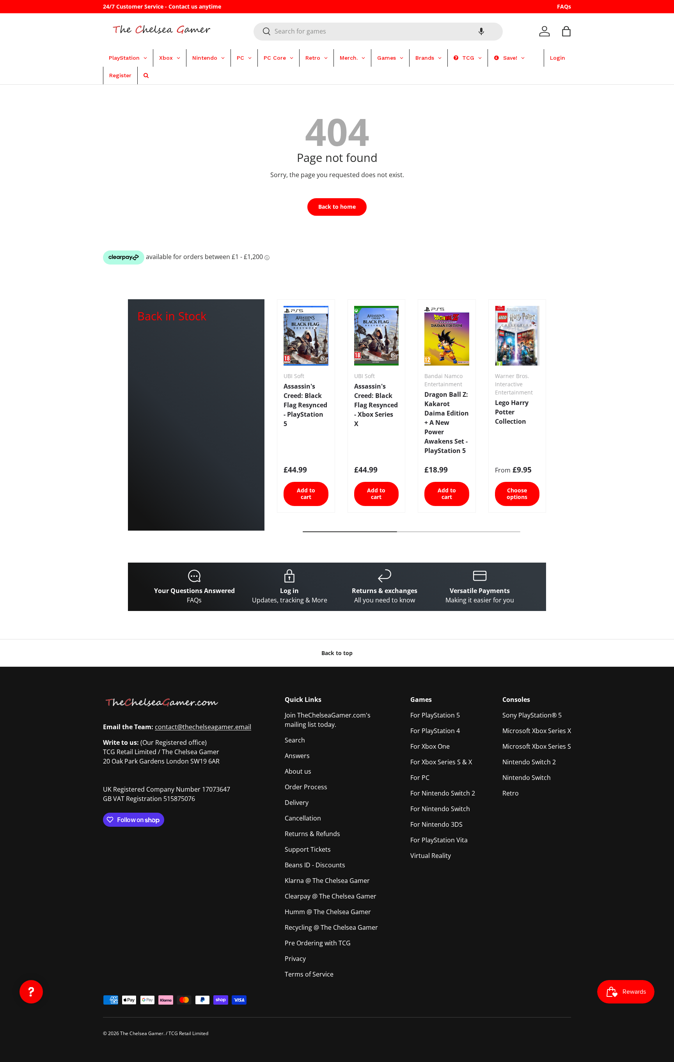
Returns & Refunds (312, 833)
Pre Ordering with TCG (318, 943)
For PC (419, 777)
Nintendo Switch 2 (529, 762)
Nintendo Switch (526, 777)
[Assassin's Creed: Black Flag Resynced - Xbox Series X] (376, 336)
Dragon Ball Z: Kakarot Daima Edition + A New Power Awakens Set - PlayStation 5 (446, 422)
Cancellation (303, 818)
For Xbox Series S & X (441, 762)
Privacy (295, 958)
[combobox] (378, 31)
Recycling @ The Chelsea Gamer (331, 927)
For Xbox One (430, 746)
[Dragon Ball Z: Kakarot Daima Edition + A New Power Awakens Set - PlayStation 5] (446, 336)
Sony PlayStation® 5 (532, 715)
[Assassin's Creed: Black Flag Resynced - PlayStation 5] (306, 336)
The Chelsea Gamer (141, 1033)
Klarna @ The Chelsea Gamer (327, 880)
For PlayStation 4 (435, 730)
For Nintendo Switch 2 (442, 793)
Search (295, 740)
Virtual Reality (430, 855)
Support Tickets (308, 849)
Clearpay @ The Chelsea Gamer (330, 896)
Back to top (337, 653)
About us (298, 771)
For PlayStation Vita (439, 840)
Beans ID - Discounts (315, 865)
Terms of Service (309, 974)
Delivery (297, 802)
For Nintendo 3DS (436, 824)
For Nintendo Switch (440, 808)
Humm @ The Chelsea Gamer (328, 911)
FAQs (564, 6)
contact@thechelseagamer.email (203, 727)
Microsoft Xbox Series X (536, 730)
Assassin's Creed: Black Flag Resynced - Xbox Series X (376, 405)
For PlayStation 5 (435, 715)
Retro (510, 793)
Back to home (337, 206)
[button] (481, 31)
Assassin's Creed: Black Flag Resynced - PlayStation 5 (305, 405)
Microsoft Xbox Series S (536, 746)
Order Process (306, 787)
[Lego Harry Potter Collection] (517, 336)
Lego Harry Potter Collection (512, 412)
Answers (297, 755)
